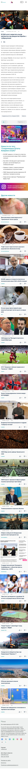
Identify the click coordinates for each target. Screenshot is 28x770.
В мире (3, 283)
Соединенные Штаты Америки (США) (10, 116)
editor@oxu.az (4, 754)
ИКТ (2, 314)
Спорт (2, 371)
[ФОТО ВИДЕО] (14, 382)
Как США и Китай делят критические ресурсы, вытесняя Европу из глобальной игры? (14, 162)
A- (1, 42)
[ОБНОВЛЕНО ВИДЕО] (14, 696)
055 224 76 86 (5, 756)
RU (21, 2)
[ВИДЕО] (14, 354)
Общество (3, 630)
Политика (3, 571)
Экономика (4, 537)
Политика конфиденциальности (9, 765)
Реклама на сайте (6, 760)
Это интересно (5, 222)
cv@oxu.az (4, 749)
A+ (4, 42)
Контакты (3, 762)
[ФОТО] (14, 551)
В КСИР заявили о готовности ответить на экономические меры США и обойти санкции (14, 156)
